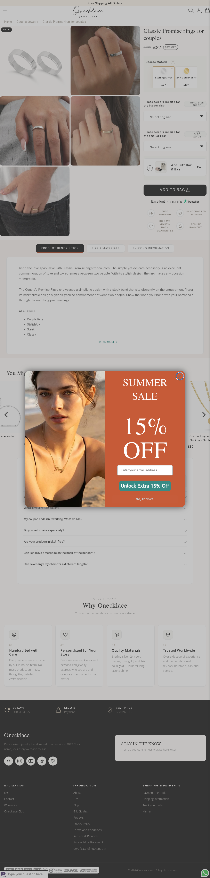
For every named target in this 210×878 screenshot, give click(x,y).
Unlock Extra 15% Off (145, 486)
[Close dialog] (179, 376)
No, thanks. (145, 499)
